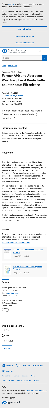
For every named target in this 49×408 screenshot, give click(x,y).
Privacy (36, 380)
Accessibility (6, 376)
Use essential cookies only (24, 36)
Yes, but (9, 341)
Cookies (33, 376)
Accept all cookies (24, 29)
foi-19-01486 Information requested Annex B (27, 267)
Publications (12, 66)
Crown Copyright (8, 380)
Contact (25, 376)
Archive (16, 376)
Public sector (10, 96)
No (7, 335)
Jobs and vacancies (24, 380)
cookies (11, 4)
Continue (7, 349)
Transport (19, 96)
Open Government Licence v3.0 (36, 390)
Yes (7, 330)
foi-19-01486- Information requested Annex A (28, 251)
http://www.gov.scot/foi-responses (16, 242)
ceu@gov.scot (12, 293)
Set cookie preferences (24, 42)
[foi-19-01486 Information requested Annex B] (7, 270)
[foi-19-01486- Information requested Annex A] (7, 253)
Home (4, 66)
